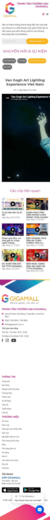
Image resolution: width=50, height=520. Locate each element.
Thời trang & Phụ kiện (10, 441)
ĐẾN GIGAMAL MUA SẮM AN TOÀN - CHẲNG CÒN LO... (36, 240)
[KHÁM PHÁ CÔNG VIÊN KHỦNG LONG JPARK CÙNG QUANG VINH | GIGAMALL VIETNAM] (37, 204)
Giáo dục (5, 433)
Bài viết (7, 67)
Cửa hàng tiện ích (9, 448)
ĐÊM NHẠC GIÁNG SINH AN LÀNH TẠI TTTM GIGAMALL (35, 266)
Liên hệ (5, 412)
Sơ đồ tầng (6, 401)
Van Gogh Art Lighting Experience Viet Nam (25, 82)
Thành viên (6, 397)
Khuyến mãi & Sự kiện (25, 51)
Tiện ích (5, 405)
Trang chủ (6, 381)
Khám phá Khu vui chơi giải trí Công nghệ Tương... (11, 240)
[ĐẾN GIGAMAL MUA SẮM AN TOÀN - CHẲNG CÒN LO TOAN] (37, 229)
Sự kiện (21, 61)
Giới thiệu (6, 385)
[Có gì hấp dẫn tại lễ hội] (13, 204)
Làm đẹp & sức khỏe (10, 460)
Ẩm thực (5, 421)
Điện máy (5, 425)
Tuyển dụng (6, 409)
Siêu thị (5, 464)
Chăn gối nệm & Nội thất (12, 429)
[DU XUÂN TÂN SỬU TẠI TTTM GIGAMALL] (13, 255)
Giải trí (4, 456)
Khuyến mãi (9, 61)
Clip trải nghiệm (37, 61)
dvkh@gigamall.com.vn (14, 324)
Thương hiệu (7, 393)
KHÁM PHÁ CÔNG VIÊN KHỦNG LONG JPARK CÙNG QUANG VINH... (37, 216)
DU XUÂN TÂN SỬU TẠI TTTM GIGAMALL (12, 265)
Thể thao (5, 468)
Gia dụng (5, 452)
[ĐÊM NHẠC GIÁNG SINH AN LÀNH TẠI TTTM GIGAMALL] (37, 255)
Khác (4, 445)
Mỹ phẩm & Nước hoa (10, 437)
